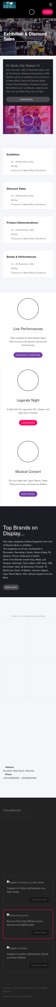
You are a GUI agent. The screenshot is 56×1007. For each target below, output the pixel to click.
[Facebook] (6, 815)
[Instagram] (21, 815)
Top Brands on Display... (20, 530)
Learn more (27, 99)
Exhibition (13, 154)
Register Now (39, 899)
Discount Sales (16, 189)
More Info (11, 587)
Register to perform (28, 355)
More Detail (28, 494)
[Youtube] (29, 815)
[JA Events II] (9, 5)
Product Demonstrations (22, 223)
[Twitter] (14, 815)
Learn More (28, 422)
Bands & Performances (21, 257)
